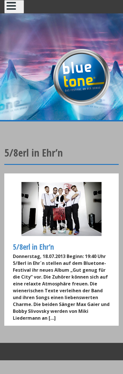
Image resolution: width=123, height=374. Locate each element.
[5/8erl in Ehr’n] (61, 209)
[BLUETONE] (81, 76)
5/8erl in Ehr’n (33, 247)
